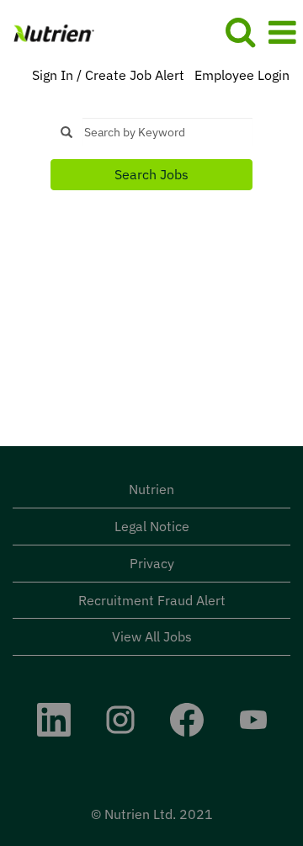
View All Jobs (152, 636)
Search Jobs (151, 174)
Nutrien (151, 489)
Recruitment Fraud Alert (152, 600)
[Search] (240, 31)
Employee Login (242, 74)
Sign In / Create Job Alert (108, 74)
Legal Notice (151, 526)
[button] (282, 32)
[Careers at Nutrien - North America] (47, 31)
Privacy (152, 563)
